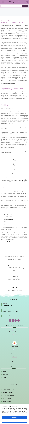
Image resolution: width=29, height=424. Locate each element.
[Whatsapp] (10, 320)
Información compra (8, 392)
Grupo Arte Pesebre (14, 331)
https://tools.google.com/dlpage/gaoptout (11, 241)
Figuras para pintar (14, 339)
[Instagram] (16, 320)
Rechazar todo (14, 421)
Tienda (4, 371)
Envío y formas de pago (9, 389)
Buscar (24, 6)
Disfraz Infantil (14, 346)
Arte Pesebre (14, 354)
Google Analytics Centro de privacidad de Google (12, 187)
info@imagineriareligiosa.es (8, 83)
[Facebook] (13, 320)
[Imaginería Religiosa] (15, 2)
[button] (3, 2)
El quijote (14, 361)
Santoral (5, 380)
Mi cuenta (5, 374)
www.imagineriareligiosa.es (17, 63)
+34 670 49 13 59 (7, 305)
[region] (14, 414)
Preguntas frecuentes (8, 395)
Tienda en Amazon (8, 401)
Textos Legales (7, 398)
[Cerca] (27, 405)
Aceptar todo (14, 417)
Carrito (4, 377)
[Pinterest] (18, 320)
